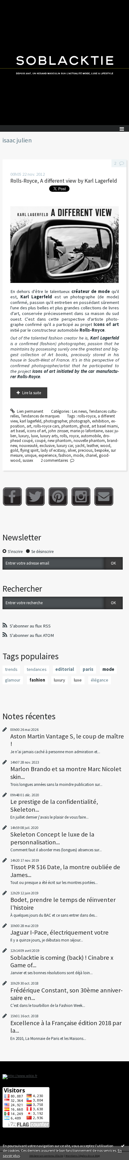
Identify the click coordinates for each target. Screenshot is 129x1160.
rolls (63, 436)
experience (47, 455)
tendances (37, 669)
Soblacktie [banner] (64, 62)
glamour (12, 680)
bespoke (102, 450)
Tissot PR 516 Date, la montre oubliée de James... (65, 871)
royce (74, 436)
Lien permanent (29, 411)
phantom (69, 426)
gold (14, 450)
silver (72, 450)
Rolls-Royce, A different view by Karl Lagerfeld (63, 180)
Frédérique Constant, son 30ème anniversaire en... (66, 994)
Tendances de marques (40, 416)
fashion (65, 455)
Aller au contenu (16, 4)
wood (105, 445)
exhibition (100, 421)
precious (85, 450)
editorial (64, 669)
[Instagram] (80, 496)
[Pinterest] (58, 496)
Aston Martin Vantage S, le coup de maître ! (67, 740)
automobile (91, 436)
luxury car (65, 445)
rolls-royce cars (46, 426)
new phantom (59, 440)
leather (92, 445)
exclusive (46, 445)
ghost (84, 426)
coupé (40, 440)
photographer (55, 421)
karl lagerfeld (30, 421)
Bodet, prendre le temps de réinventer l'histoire (63, 903)
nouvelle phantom (89, 440)
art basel (17, 431)
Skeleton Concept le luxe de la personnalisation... (52, 838)
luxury (23, 436)
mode (78, 455)
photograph (79, 421)
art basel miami (104, 426)
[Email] (103, 496)
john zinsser (58, 431)
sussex (28, 460)
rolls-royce (86, 416)
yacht (80, 445)
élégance (99, 680)
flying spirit (29, 450)
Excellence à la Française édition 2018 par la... (65, 1027)
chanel (91, 455)
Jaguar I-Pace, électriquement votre (59, 932)
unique (30, 455)
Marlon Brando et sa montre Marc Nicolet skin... (65, 773)
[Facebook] (12, 496)
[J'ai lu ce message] (122, 1145)
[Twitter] (35, 496)
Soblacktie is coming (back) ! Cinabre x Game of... (61, 961)
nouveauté (28, 445)
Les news (79, 411)
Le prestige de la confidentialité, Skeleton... (54, 805)
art (29, 426)
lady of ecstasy (53, 450)
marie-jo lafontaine (86, 431)
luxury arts (49, 436)
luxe (34, 436)
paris (88, 669)
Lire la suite (31, 392)
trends (11, 669)
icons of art (36, 431)
